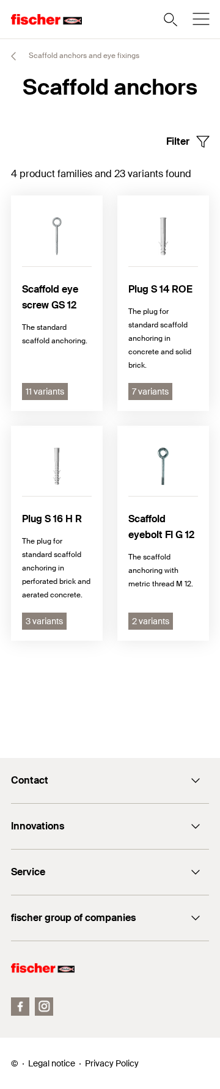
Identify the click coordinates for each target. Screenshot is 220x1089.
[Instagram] (44, 1006)
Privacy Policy (112, 1063)
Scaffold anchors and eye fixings (83, 55)
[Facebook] (20, 1006)
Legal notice (51, 1063)
